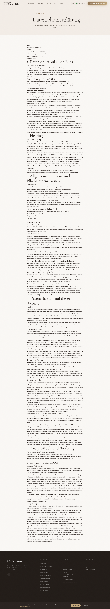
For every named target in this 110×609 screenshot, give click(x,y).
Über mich (40, 3)
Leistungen (31, 3)
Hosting (29, 49)
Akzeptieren (76, 605)
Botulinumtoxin (44, 572)
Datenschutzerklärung (25, 606)
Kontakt (61, 3)
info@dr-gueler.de (36, 225)
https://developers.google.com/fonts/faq (38, 499)
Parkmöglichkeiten (68, 579)
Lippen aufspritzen (45, 578)
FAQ (55, 3)
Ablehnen (86, 605)
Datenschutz (73, 582)
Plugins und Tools (31, 58)
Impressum (66, 582)
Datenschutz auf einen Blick (34, 47)
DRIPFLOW (48, 3)
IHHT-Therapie (44, 590)
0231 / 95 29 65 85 (81, 3)
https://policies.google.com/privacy (37, 501)
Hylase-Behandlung (45, 587)
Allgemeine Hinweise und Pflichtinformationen (40, 52)
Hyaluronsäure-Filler (45, 575)
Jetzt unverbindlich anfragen (97, 3)
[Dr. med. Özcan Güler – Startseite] (11, 3)
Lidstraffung (43, 563)
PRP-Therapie (43, 569)
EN (73, 3)
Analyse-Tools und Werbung (35, 56)
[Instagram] (8, 574)
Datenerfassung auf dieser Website (37, 54)
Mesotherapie (44, 581)
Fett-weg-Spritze (45, 584)
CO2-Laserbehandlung (46, 566)
